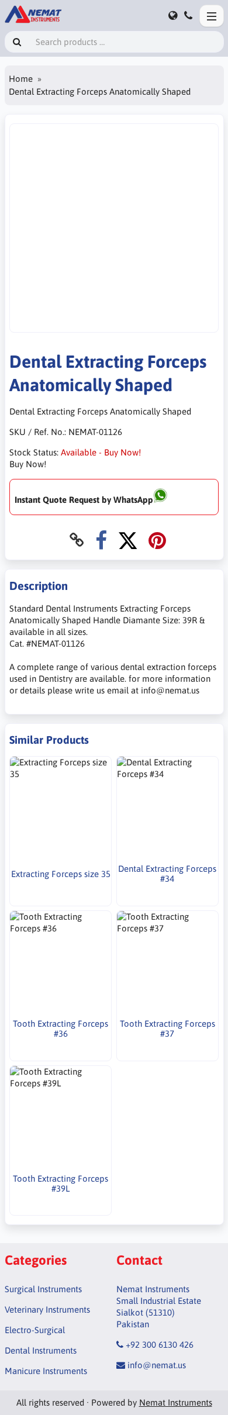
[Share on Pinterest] (157, 540)
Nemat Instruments (175, 1402)
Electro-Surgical (35, 1330)
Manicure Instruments (46, 1371)
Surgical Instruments (43, 1289)
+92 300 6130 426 (160, 1345)
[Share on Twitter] (127, 540)
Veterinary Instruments (47, 1309)
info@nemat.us (156, 1365)
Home (21, 79)
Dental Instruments (41, 1350)
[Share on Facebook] (101, 540)
